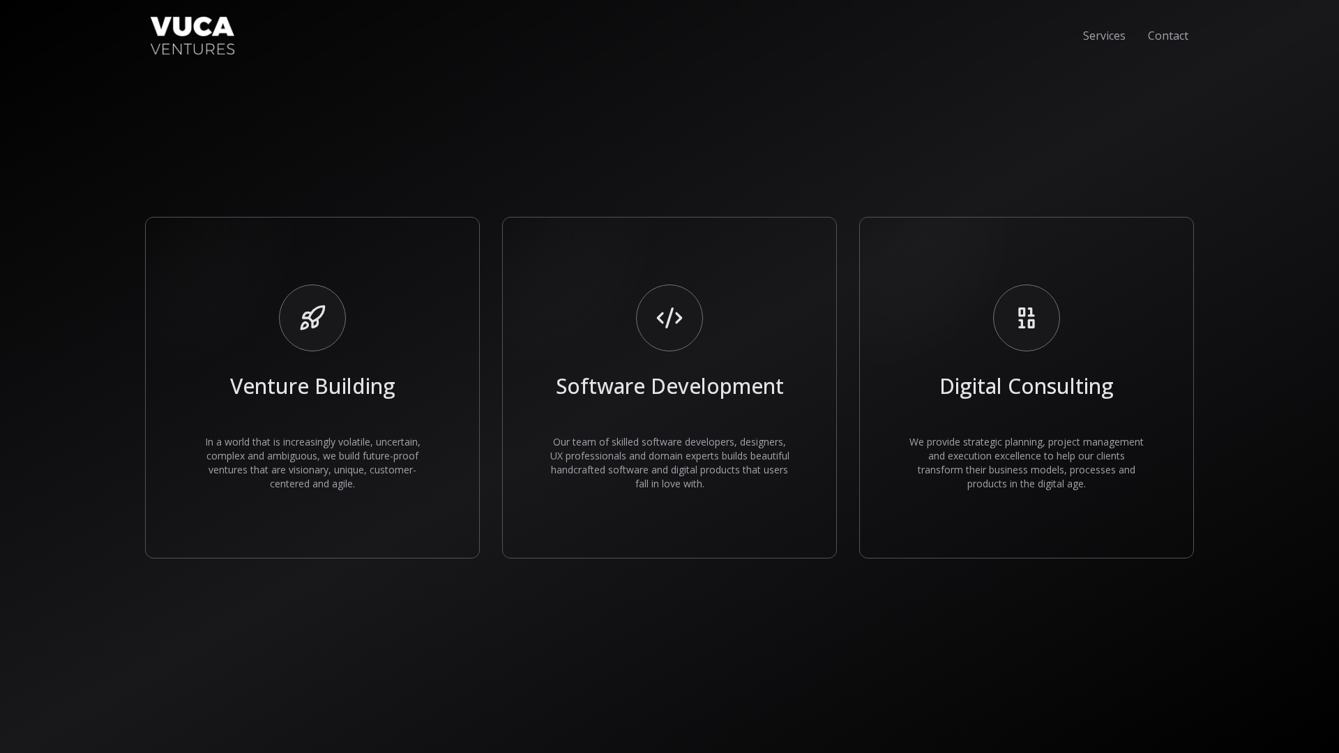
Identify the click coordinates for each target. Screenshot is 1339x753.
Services (1104, 35)
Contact (1168, 35)
